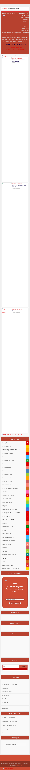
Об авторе (5, 688)
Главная (4, 8)
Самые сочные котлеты (9, 725)
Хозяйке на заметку (17, 58)
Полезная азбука (17, 311)
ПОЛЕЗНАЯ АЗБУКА (16, 47)
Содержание (6, 695)
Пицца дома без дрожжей (9, 721)
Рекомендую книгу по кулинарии (18, 60)
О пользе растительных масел (19, 186)
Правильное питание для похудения (12, 733)
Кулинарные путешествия (9, 684)
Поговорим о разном (8, 692)
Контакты (5, 702)
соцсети (19, 765)
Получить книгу (15, 603)
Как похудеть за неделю (9, 729)
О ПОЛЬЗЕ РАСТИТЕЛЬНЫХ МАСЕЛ (16, 49)
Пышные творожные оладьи (10, 717)
